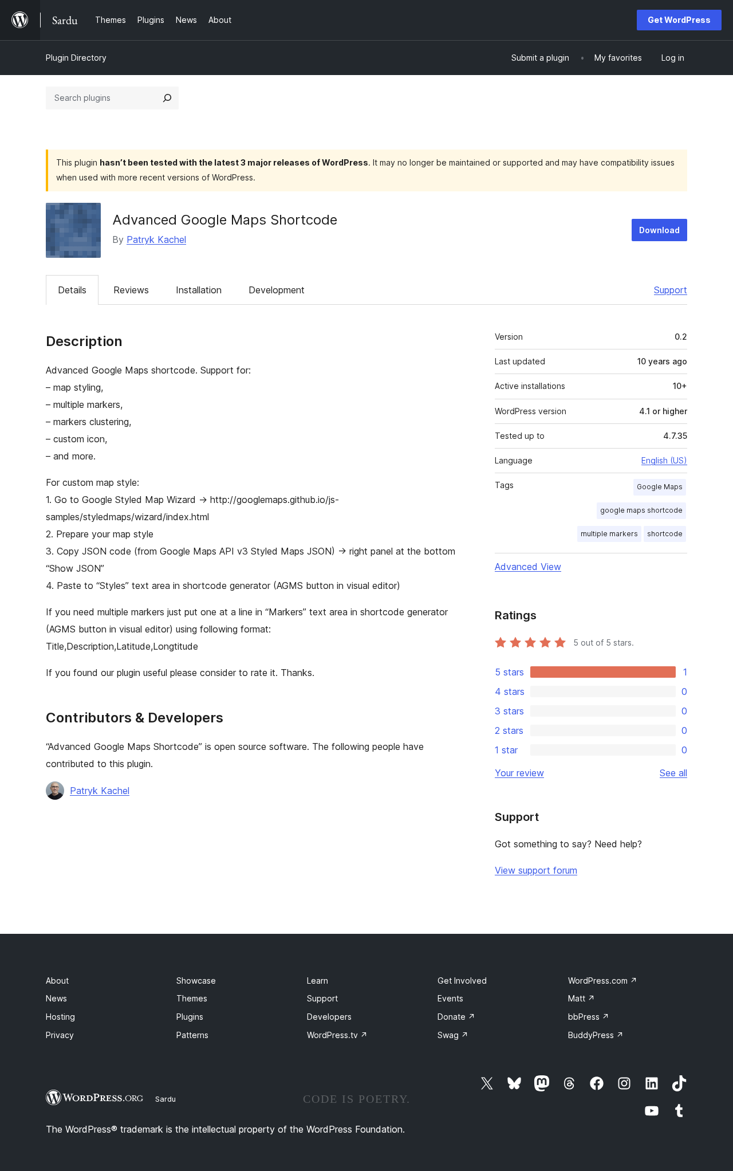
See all (673, 773)
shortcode (665, 533)
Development (277, 290)
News (56, 998)
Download (659, 230)
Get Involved (462, 980)
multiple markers (609, 533)
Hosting (60, 1016)
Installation (199, 290)
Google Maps (660, 486)
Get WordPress (679, 20)
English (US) (664, 460)
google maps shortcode (641, 510)
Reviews (131, 290)
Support (670, 290)
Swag (453, 1035)
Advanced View (528, 566)
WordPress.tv (337, 1035)
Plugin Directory (76, 57)
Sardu (165, 1098)
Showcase (196, 980)
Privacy (60, 1035)
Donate (456, 1016)
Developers (329, 1016)
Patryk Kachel (156, 239)
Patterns (192, 1035)
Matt (581, 998)
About (57, 980)
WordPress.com (602, 980)
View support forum (536, 870)
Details (72, 290)
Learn (317, 980)
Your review (519, 773)
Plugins (189, 1016)
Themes (191, 998)
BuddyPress (596, 1035)
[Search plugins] (167, 98)
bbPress (588, 1016)
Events (450, 998)
